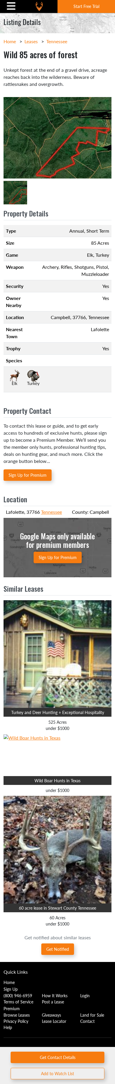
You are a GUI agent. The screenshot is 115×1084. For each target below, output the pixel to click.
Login (85, 995)
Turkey (102, 254)
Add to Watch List (57, 1073)
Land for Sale (92, 1015)
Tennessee (56, 41)
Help (8, 1027)
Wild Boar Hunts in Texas (57, 780)
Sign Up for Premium (28, 475)
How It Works (55, 995)
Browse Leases (17, 1015)
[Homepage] (39, 6)
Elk (90, 254)
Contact (87, 1021)
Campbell (60, 317)
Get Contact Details (57, 1057)
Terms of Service (18, 1002)
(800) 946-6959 (18, 995)
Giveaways (51, 1015)
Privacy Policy (16, 1021)
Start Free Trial (86, 6)
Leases (31, 41)
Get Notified (57, 949)
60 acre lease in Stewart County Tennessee (57, 908)
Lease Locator (54, 1021)
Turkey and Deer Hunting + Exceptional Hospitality (57, 712)
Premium (12, 1008)
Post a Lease (53, 1002)
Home (10, 41)
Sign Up (11, 989)
